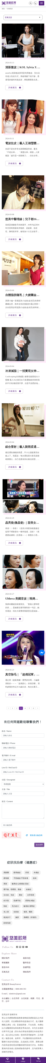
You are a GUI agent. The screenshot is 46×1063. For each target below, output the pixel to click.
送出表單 (39, 845)
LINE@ (23, 1061)
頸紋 (5, 906)
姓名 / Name (6, 731)
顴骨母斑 (7, 923)
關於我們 (5, 958)
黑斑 (5, 884)
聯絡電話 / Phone (8, 743)
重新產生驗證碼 (35, 835)
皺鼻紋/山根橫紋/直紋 (20, 884)
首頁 (3, 9)
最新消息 (27, 958)
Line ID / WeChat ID (9, 768)
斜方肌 (6, 901)
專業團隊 (5, 963)
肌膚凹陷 (17, 901)
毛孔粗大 (15, 906)
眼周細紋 (17, 872)
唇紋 (20, 895)
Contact (7, 1061)
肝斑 (27, 872)
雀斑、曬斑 (28, 912)
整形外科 (5, 967)
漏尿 (17, 917)
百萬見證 (10, 9)
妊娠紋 (28, 889)
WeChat (38, 1061)
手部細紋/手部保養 (21, 878)
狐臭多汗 (7, 917)
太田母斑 (30, 895)
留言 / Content (7, 801)
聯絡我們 (27, 972)
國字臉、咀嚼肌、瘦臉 (12, 889)
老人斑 (6, 912)
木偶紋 (36, 872)
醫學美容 (27, 963)
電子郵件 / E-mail (8, 755)
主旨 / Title (6, 789)
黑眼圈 (6, 872)
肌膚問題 (27, 967)
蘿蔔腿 (6, 878)
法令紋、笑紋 (9, 895)
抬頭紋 (16, 912)
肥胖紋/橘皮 (30, 901)
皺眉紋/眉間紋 (29, 906)
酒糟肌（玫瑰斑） (31, 917)
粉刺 (34, 878)
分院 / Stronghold (8, 780)
